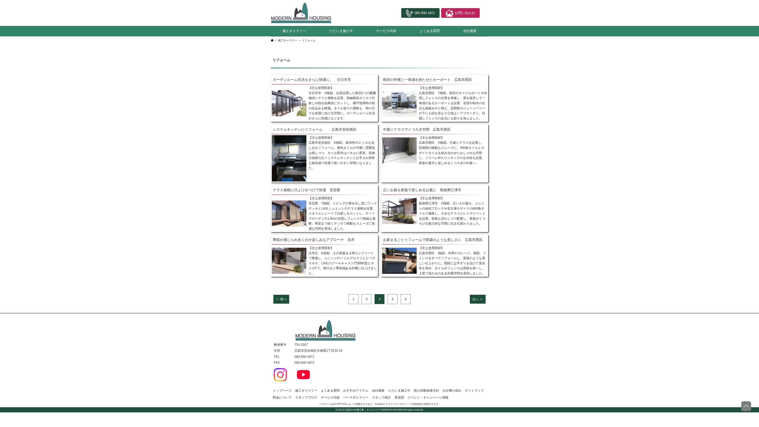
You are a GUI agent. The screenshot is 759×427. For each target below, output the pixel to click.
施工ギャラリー (294, 31)
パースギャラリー (355, 397)
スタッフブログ (306, 397)
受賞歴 (399, 397)
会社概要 (470, 31)
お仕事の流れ (452, 390)
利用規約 (417, 404)
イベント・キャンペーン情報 (427, 397)
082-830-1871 (304, 356)
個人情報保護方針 (426, 390)
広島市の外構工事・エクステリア (362, 409)
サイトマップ (474, 390)
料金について (282, 397)
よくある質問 (430, 31)
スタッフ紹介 (381, 397)
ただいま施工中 (341, 31)
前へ (283, 299)
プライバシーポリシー (397, 404)
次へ (475, 299)
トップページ (282, 390)
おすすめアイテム (355, 390)
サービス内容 (386, 31)
